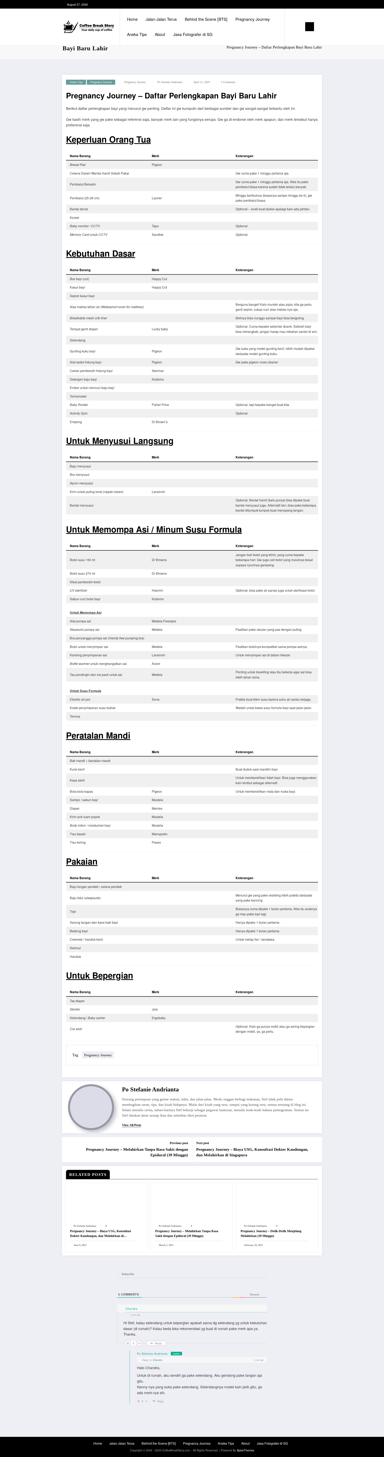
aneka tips (76, 82)
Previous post (179, 1143)
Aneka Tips (137, 34)
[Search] (292, 26)
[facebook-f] (305, 4)
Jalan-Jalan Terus (161, 19)
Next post (202, 1143)
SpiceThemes (245, 1450)
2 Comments (228, 82)
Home (132, 19)
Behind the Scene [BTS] (206, 19)
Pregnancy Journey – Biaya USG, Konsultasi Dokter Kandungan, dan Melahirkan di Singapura (252, 1152)
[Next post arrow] (316, 1149)
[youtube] (318, 4)
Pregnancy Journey (252, 19)
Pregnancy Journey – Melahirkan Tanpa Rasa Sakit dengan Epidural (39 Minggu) (137, 1152)
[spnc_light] (299, 26)
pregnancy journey (101, 82)
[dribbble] (299, 4)
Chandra (157, 1360)
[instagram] (311, 4)
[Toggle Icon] (309, 26)
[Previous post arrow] (67, 1149)
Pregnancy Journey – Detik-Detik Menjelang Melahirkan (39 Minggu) (271, 1233)
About (160, 34)
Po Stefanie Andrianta (169, 82)
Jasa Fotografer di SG (193, 34)
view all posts (131, 1125)
